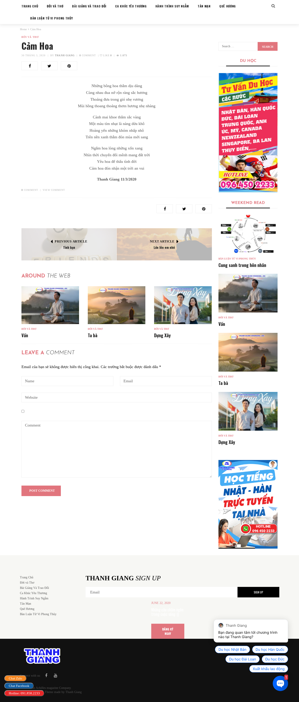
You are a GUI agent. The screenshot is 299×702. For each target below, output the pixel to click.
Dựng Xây (162, 335)
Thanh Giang (65, 55)
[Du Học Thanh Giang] (248, 133)
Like (107, 55)
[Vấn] (50, 305)
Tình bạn (69, 247)
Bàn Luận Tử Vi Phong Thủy (237, 258)
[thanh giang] (248, 504)
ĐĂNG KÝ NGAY (167, 631)
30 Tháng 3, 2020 (33, 55)
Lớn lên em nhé (164, 247)
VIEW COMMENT (54, 190)
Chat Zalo (15, 678)
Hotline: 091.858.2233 (24, 693)
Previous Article (71, 241)
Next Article (162, 241)
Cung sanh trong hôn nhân (242, 265)
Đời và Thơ (30, 37)
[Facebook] (46, 675)
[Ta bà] (116, 305)
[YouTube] (55, 675)
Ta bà (92, 335)
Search (267, 46)
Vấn (24, 335)
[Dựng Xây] (183, 305)
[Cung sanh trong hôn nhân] (248, 234)
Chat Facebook (19, 686)
